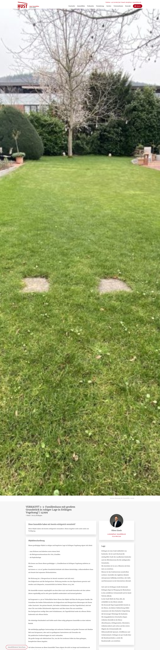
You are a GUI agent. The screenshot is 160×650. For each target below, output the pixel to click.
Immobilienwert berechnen (17, 647)
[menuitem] (71, 4)
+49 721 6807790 (115, 2)
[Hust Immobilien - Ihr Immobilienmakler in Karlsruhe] (28, 4)
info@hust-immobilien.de (133, 2)
